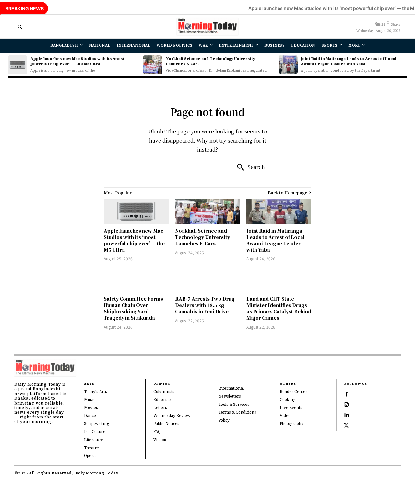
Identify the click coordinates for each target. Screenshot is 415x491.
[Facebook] (346, 394)
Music (89, 400)
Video (285, 416)
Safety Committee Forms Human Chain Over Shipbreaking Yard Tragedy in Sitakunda (133, 308)
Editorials (162, 400)
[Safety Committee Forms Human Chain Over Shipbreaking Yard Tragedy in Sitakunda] (136, 279)
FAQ (157, 432)
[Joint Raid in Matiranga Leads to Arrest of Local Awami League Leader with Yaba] (288, 64)
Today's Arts (95, 392)
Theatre (91, 448)
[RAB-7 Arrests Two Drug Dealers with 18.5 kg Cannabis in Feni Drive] (207, 279)
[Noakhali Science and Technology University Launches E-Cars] (152, 64)
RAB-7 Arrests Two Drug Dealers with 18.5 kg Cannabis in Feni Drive (205, 304)
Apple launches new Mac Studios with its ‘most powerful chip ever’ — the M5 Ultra (77, 61)
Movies (91, 408)
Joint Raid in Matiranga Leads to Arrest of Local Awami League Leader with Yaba (348, 61)
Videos (159, 440)
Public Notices (166, 424)
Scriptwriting (96, 424)
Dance (90, 416)
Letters (160, 408)
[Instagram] (346, 405)
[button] (20, 27)
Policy (224, 420)
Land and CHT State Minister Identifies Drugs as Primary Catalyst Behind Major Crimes (278, 308)
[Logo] (207, 26)
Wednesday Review (171, 416)
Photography (291, 424)
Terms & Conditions (237, 412)
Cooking (287, 400)
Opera (90, 456)
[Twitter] (346, 425)
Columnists (163, 392)
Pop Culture (94, 432)
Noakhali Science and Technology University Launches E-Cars (210, 61)
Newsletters (230, 397)
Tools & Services (234, 405)
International (231, 388)
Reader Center (293, 392)
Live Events (291, 408)
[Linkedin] (346, 415)
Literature (93, 440)
